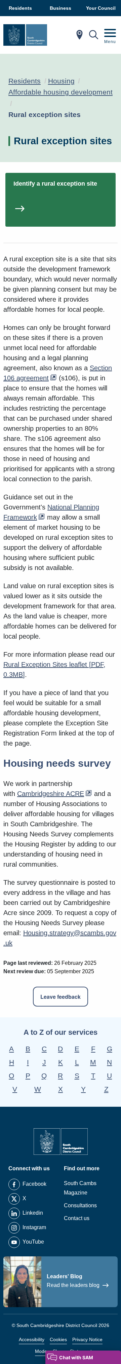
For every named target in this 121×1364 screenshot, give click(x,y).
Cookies (58, 1339)
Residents (24, 81)
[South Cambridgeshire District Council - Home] (25, 35)
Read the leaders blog (74, 1285)
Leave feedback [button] (60, 996)
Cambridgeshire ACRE (50, 793)
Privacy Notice (87, 1339)
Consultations (80, 1205)
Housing (61, 81)
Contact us (76, 1218)
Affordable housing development (60, 92)
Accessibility (31, 1339)
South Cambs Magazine (80, 1188)
